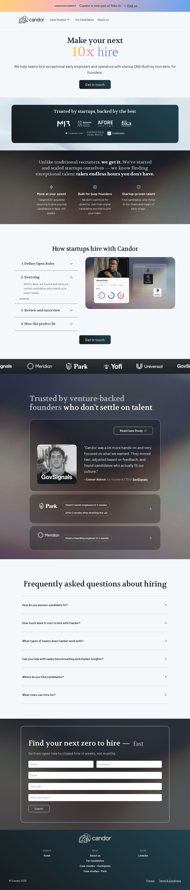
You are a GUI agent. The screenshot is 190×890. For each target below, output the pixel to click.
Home (47, 855)
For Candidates (84, 19)
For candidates (95, 860)
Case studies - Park (95, 871)
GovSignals (140, 479)
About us (103, 19)
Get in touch (95, 84)
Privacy (150, 880)
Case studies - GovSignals (95, 865)
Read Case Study (131, 430)
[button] (60, 19)
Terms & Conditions (170, 880)
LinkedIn (143, 855)
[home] (31, 19)
